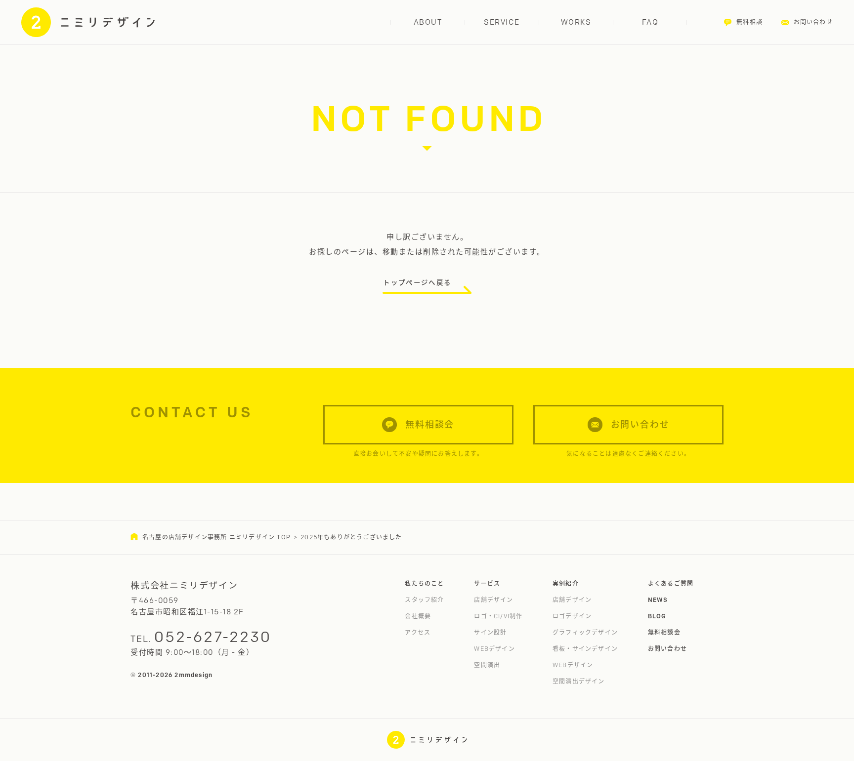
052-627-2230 (212, 637)
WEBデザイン (494, 648)
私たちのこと (424, 583)
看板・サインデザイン (585, 648)
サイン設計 (490, 632)
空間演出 (487, 665)
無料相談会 (664, 632)
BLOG (657, 616)
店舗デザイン (493, 599)
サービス (487, 583)
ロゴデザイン (572, 616)
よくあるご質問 (670, 583)
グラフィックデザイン (585, 632)
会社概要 (418, 616)
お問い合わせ (667, 648)
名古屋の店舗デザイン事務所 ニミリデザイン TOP (216, 537)
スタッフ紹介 (424, 599)
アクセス (417, 632)
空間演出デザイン (579, 681)
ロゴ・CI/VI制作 (498, 616)
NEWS (658, 599)
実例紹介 (566, 583)
